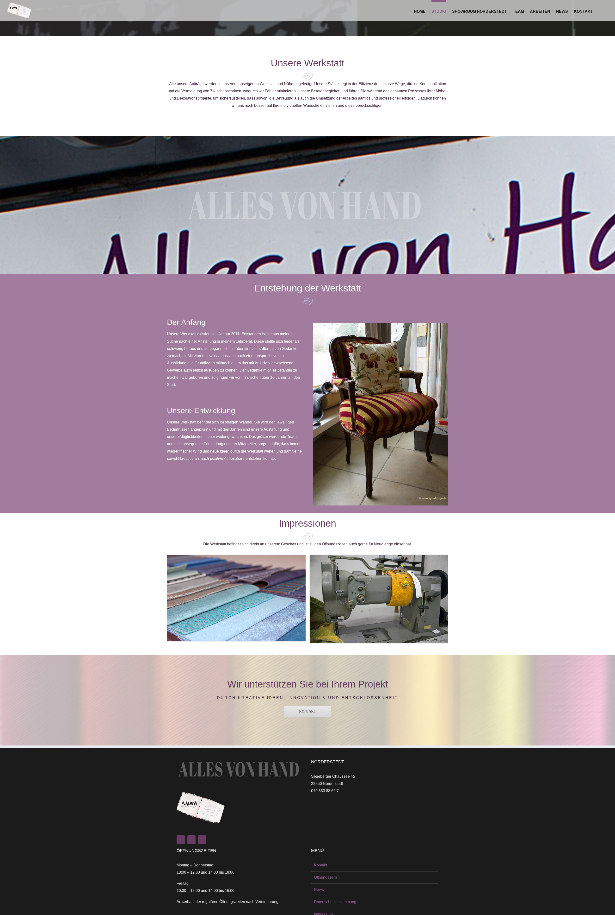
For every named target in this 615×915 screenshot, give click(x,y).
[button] (600, 10)
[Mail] (202, 839)
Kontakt (320, 865)
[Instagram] (181, 839)
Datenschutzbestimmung (335, 902)
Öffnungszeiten (327, 877)
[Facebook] (191, 839)
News (319, 890)
